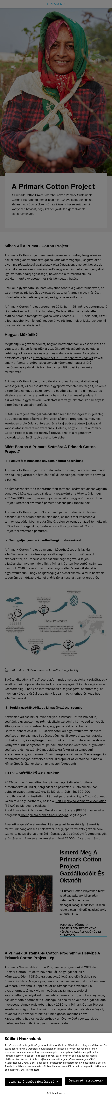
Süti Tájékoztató (30, 1069)
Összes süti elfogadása (86, 1080)
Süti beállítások (56, 1093)
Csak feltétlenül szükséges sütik (33, 1082)
